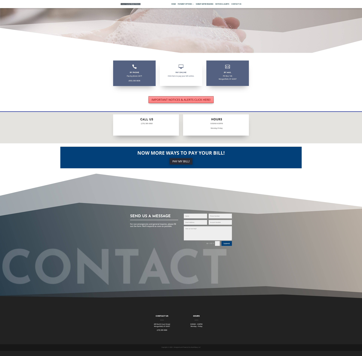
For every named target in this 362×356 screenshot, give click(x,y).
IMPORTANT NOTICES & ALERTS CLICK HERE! (181, 100)
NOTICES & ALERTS (222, 4)
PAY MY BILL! (181, 161)
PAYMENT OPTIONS (185, 4)
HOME (173, 4)
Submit (227, 243)
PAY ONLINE (181, 72)
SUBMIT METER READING (204, 4)
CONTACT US (236, 4)
